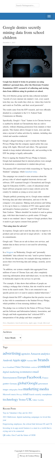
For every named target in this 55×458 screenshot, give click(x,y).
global (22, 383)
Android (7, 360)
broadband (10, 367)
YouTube (41, 400)
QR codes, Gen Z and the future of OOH (19, 435)
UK (29, 399)
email (35, 372)
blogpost (9, 252)
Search (17, 323)
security (38, 394)
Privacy (19, 394)
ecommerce (26, 371)
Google (40, 323)
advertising (24, 323)
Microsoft (46, 323)
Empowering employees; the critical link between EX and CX (27, 424)
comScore (34, 367)
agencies (25, 353)
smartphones (47, 394)
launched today (31, 171)
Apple (31, 323)
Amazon (35, 353)
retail (25, 394)
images (5, 389)
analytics (45, 353)
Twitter (22, 399)
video (34, 399)
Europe (21, 377)
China (17, 366)
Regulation (11, 323)
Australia (30, 360)
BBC (35, 360)
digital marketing (11, 371)
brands (43, 359)
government (43, 383)
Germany (13, 383)
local (20, 389)
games (6, 383)
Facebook (34, 377)
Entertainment (10, 377)
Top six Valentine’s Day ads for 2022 (17, 412)
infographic (13, 389)
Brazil (5, 367)
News (4, 323)
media (44, 388)
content (44, 366)
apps (35, 323)
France (45, 377)
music (13, 394)
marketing (31, 388)
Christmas (25, 367)
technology (10, 399)
